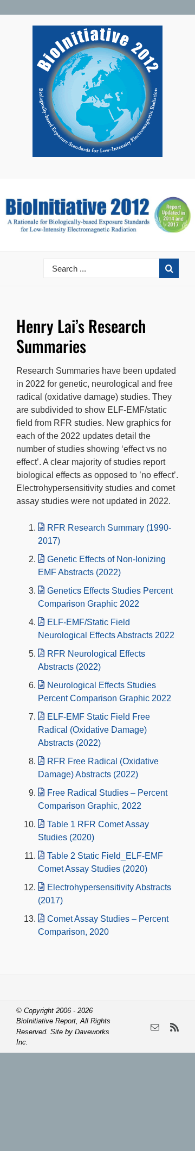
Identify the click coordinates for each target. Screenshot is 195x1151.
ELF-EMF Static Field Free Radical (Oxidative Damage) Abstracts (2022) (94, 729)
